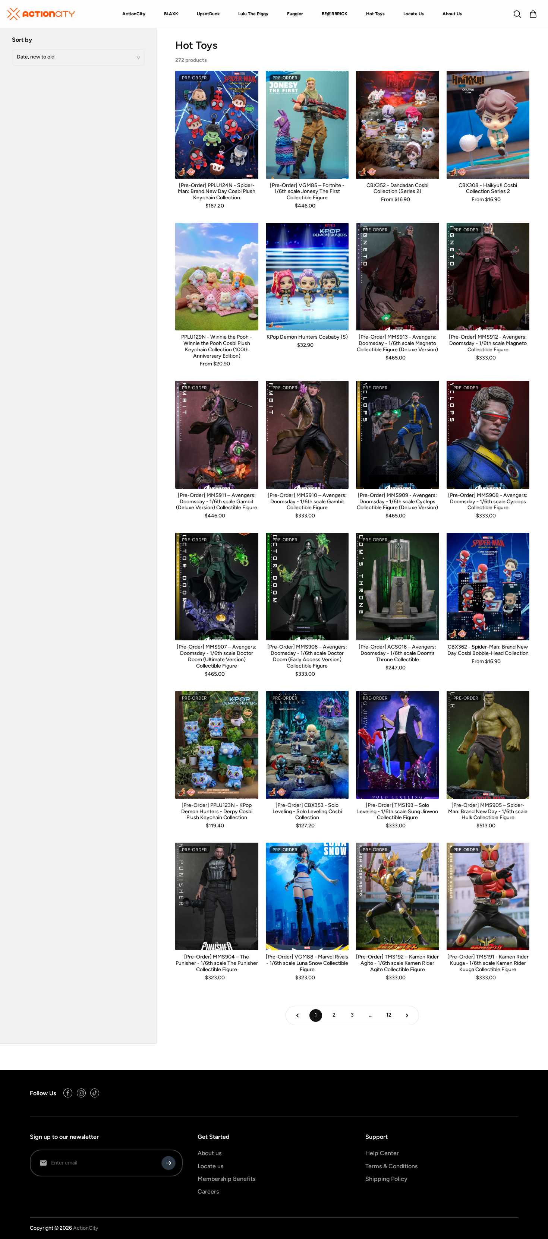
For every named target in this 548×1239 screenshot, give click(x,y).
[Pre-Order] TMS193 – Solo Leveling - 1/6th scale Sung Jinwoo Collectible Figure (397, 811)
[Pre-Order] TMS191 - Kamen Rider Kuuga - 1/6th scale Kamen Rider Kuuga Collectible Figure (488, 963)
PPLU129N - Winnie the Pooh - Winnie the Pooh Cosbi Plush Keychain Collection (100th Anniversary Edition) (216, 346)
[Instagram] (81, 1093)
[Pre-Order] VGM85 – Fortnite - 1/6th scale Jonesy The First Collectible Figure (307, 192)
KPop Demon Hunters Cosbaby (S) (307, 337)
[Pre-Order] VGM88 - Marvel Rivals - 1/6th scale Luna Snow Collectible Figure (307, 963)
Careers (208, 1191)
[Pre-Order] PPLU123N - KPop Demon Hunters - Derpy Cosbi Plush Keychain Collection (216, 811)
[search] (517, 14)
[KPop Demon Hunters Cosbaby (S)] (307, 276)
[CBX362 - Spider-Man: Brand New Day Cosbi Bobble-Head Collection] (488, 586)
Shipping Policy (386, 1178)
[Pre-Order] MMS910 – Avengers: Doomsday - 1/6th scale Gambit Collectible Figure (307, 501)
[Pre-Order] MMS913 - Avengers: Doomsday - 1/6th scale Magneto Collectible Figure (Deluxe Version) (397, 343)
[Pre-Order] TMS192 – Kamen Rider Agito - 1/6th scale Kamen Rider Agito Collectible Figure (397, 963)
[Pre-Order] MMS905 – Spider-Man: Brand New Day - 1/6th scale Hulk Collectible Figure (487, 811)
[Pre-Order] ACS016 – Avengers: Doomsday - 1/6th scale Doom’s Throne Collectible (397, 653)
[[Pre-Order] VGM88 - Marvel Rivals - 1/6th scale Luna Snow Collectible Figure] (307, 896)
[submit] (168, 1163)
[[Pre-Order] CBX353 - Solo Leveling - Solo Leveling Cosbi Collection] (307, 745)
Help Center (382, 1153)
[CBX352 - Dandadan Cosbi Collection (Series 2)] (397, 124)
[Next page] (407, 1015)
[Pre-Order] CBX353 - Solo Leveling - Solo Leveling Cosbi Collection (307, 811)
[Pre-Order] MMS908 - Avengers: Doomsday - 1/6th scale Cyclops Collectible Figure (487, 501)
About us (209, 1153)
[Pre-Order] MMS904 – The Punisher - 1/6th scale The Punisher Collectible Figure (217, 963)
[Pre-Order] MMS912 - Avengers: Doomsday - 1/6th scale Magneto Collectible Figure (488, 343)
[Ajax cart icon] (533, 14)
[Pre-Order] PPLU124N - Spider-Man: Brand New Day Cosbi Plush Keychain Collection (216, 192)
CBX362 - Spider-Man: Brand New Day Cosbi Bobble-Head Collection (488, 650)
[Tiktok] (94, 1093)
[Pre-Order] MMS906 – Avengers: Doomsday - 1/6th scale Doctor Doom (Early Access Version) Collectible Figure (307, 656)
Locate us (210, 1166)
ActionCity (85, 1228)
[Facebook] (67, 1093)
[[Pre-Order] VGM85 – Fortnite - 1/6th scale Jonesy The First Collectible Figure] (307, 124)
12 (388, 1015)
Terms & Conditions (391, 1166)
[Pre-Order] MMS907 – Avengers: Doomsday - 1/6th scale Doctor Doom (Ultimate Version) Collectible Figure (216, 656)
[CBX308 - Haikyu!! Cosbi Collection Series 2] (488, 124)
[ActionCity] (41, 14)
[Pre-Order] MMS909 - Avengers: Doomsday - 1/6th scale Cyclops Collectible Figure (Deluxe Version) (397, 501)
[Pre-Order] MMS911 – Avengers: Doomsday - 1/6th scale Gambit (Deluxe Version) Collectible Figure (216, 501)
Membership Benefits (226, 1178)
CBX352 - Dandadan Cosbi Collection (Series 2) (397, 189)
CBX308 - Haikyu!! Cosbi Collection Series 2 (488, 189)
